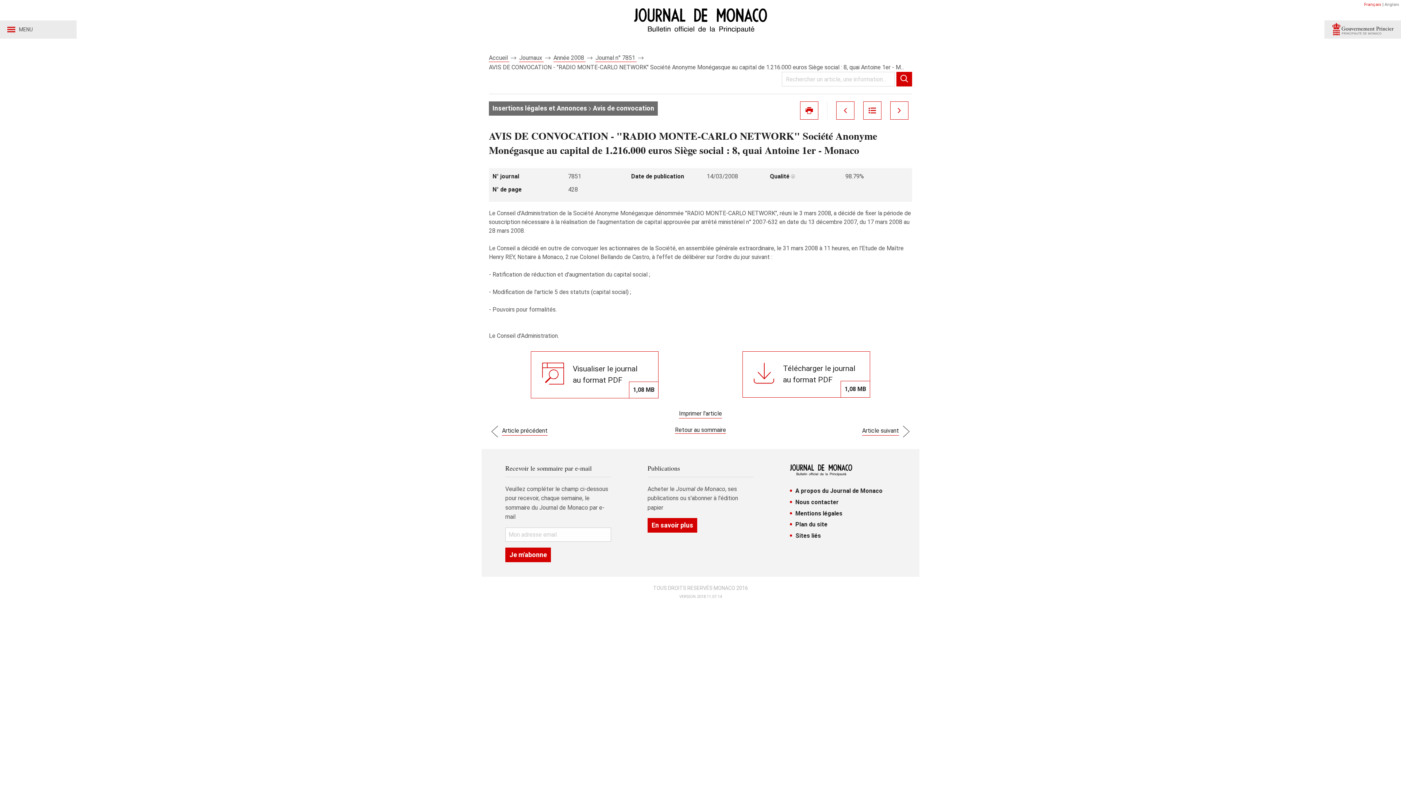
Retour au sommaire (700, 429)
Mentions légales (818, 513)
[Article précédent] (845, 110)
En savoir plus (672, 525)
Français (1372, 4)
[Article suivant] (899, 110)
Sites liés (808, 535)
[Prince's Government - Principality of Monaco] (1362, 29)
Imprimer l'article (700, 413)
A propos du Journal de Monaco (839, 490)
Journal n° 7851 (616, 57)
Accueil (499, 57)
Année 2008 (569, 57)
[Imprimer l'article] (809, 110)
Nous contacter (817, 502)
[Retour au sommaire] (872, 110)
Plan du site (811, 524)
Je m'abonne (528, 555)
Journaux (531, 57)
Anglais (1392, 4)
